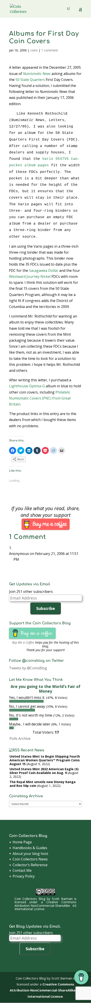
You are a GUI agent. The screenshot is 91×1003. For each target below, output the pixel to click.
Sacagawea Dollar (43, 270)
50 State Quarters (30, 79)
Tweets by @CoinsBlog (28, 668)
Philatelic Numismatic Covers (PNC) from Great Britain (40, 398)
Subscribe (45, 608)
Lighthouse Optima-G (27, 386)
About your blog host (30, 853)
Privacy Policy (24, 876)
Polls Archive (19, 738)
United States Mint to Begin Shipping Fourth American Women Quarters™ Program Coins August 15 (44, 760)
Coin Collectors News (30, 859)
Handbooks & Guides (30, 847)
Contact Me (22, 870)
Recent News (32, 750)
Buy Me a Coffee (23, 642)
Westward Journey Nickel (30, 276)
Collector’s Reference (30, 864)
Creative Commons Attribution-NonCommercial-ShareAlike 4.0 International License (45, 905)
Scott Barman (62, 899)
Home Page (22, 842)
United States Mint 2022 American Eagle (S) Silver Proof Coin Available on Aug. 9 (44, 771)
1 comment (49, 50)
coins (34, 50)
